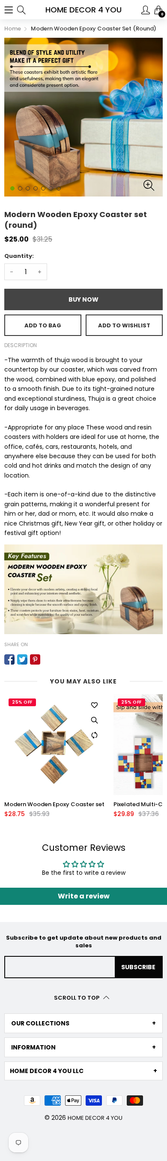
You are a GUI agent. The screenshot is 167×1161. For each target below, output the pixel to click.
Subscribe (138, 967)
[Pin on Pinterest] (35, 659)
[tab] (83, 1023)
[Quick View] (94, 720)
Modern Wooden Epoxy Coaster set (54, 804)
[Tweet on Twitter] (22, 659)
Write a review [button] (84, 896)
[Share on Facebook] (9, 659)
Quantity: (19, 256)
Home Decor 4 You (95, 1118)
